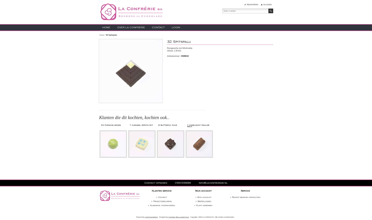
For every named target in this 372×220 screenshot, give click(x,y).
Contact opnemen (156, 183)
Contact (162, 197)
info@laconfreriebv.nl (213, 183)
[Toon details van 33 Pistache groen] (113, 144)
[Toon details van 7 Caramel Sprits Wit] (142, 144)
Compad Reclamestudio (178, 217)
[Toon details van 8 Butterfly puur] (170, 144)
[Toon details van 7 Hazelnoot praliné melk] (199, 144)
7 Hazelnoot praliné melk (198, 126)
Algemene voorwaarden (162, 205)
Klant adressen (204, 205)
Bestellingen (204, 201)
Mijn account (204, 197)
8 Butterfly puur (167, 125)
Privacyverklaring (162, 201)
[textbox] (245, 11)
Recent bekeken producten (246, 197)
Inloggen (267, 4)
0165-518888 (183, 183)
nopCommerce (151, 217)
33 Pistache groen (111, 125)
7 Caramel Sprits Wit (141, 125)
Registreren (252, 4)
